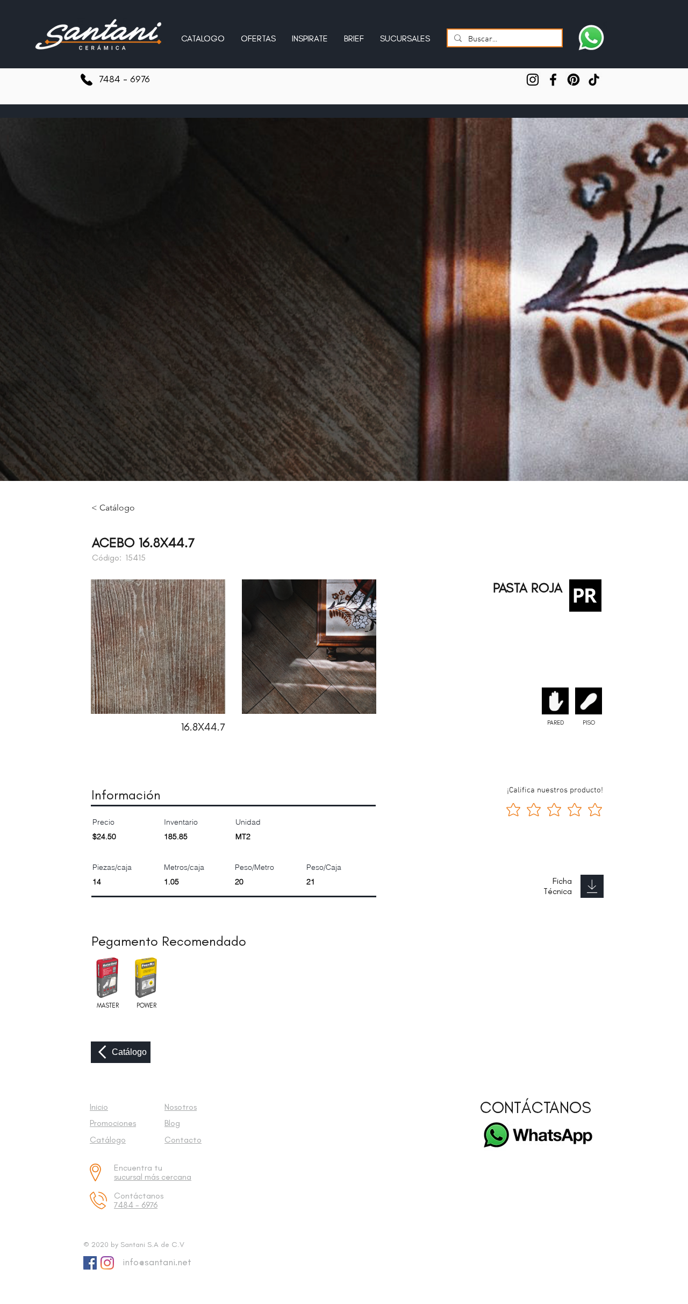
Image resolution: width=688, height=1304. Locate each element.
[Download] (592, 886)
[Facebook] (553, 80)
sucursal (129, 1177)
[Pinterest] (573, 80)
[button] (310, 34)
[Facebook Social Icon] (90, 1263)
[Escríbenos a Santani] (591, 38)
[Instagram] (533, 80)
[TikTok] (594, 80)
